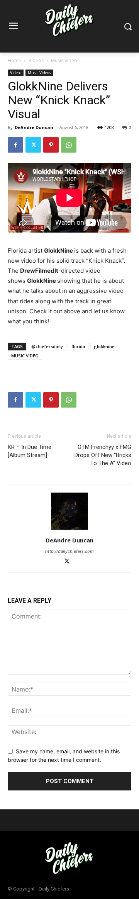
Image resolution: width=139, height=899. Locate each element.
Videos (36, 60)
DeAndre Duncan (34, 127)
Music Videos (65, 60)
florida (78, 346)
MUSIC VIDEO (25, 356)
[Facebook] (15, 145)
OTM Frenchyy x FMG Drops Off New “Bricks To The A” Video (103, 455)
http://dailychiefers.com (69, 551)
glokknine (104, 346)
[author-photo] (69, 529)
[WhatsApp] (68, 145)
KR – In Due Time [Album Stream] (29, 451)
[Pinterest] (51, 145)
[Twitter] (33, 145)
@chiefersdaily (47, 346)
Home (14, 60)
